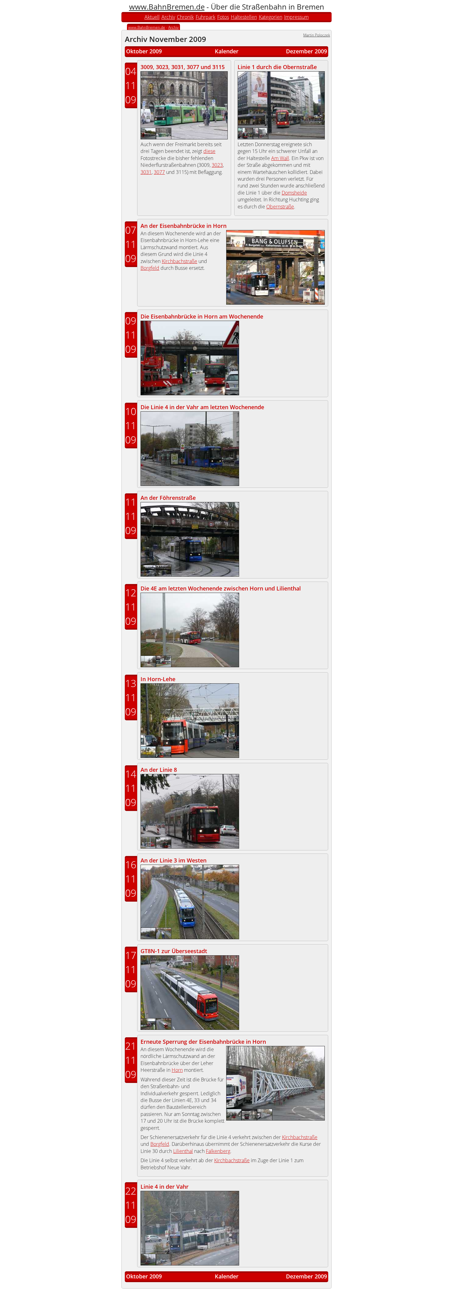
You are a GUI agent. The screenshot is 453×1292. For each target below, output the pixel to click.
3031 (146, 172)
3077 (159, 172)
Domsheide (294, 192)
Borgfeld (150, 268)
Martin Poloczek (316, 35)
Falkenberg (218, 1151)
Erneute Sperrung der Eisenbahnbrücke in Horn (203, 1041)
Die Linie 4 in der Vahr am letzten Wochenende (202, 407)
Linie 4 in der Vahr (165, 1186)
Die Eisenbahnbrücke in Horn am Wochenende (202, 316)
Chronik (185, 17)
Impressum (296, 17)
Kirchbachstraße (179, 261)
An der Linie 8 (159, 769)
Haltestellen (244, 17)
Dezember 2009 (306, 51)
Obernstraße (280, 206)
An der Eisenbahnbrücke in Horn (183, 225)
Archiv (168, 17)
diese (209, 151)
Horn (177, 1070)
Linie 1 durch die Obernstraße (277, 67)
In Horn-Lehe (158, 679)
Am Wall (280, 158)
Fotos (223, 17)
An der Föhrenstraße (168, 497)
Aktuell (152, 17)
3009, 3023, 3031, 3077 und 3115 (183, 67)
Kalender (227, 51)
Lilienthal (183, 1151)
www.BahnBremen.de (167, 7)
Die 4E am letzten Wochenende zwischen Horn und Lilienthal (221, 588)
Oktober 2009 (144, 51)
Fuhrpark (205, 17)
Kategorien (270, 17)
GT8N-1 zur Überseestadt (174, 951)
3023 (217, 165)
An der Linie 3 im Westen (173, 860)
